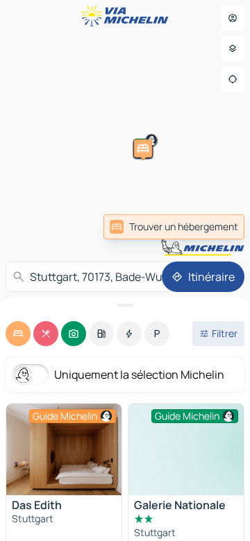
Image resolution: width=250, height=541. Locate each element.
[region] (64, 449)
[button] (173, 242)
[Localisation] (232, 79)
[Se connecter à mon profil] (232, 18)
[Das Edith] (64, 449)
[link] (173, 226)
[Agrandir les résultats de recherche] (125, 305)
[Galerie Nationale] (186, 449)
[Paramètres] (232, 48)
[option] (18, 333)
